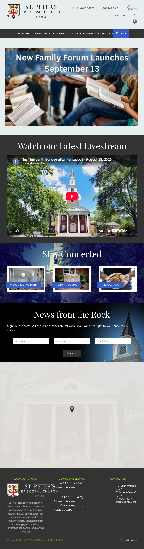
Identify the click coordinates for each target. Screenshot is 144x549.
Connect (89, 33)
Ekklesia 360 (128, 540)
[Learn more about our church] (72, 409)
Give (123, 33)
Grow (74, 33)
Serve (105, 33)
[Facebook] (135, 21)
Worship (58, 33)
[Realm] (132, 9)
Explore (41, 33)
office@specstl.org (125, 501)
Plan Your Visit (83, 8)
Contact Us (111, 8)
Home (26, 33)
